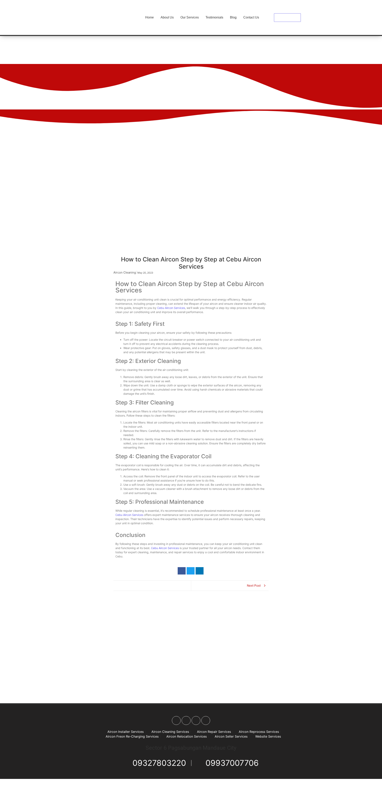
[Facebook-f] (176, 720)
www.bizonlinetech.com (287, 788)
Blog (233, 17)
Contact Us (251, 17)
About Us (167, 17)
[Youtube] (196, 720)
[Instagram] (186, 720)
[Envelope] (205, 720)
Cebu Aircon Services (171, 307)
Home (149, 17)
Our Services (189, 17)
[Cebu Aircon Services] (105, 17)
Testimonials (214, 17)
